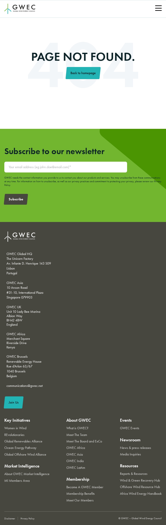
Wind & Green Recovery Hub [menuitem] (140, 480)
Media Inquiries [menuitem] (130, 454)
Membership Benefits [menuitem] (80, 493)
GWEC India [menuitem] (75, 461)
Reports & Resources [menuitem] (133, 473)
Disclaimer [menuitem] (9, 518)
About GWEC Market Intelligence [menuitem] (26, 474)
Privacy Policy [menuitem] (28, 518)
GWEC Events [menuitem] (129, 428)
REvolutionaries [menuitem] (14, 434)
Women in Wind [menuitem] (15, 428)
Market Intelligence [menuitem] (21, 466)
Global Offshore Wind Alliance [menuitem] (25, 454)
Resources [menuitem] (129, 466)
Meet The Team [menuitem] (76, 434)
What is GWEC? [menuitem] (77, 428)
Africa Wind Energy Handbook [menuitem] (141, 493)
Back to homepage (83, 73)
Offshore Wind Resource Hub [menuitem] (140, 487)
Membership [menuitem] (77, 479)
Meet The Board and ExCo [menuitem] (84, 441)
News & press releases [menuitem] (135, 447)
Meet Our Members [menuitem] (80, 500)
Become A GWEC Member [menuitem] (84, 487)
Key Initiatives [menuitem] (17, 420)
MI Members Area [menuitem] (17, 480)
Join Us (14, 402)
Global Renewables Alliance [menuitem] (23, 441)
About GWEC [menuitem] (78, 420)
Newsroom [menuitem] (130, 440)
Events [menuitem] (126, 420)
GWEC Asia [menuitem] (74, 454)
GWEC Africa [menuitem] (75, 447)
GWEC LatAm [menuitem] (75, 467)
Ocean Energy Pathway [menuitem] (20, 447)
